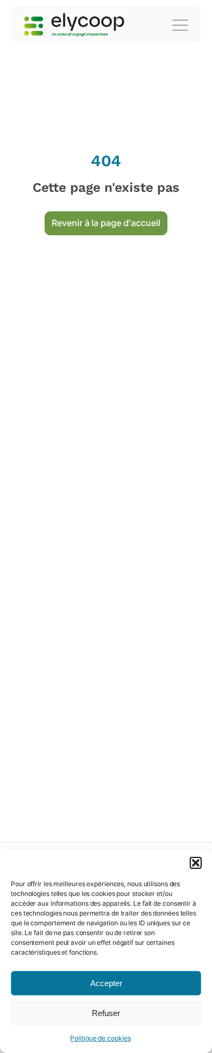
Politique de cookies (100, 1038)
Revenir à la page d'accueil (106, 222)
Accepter (106, 983)
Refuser (106, 1013)
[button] (195, 862)
